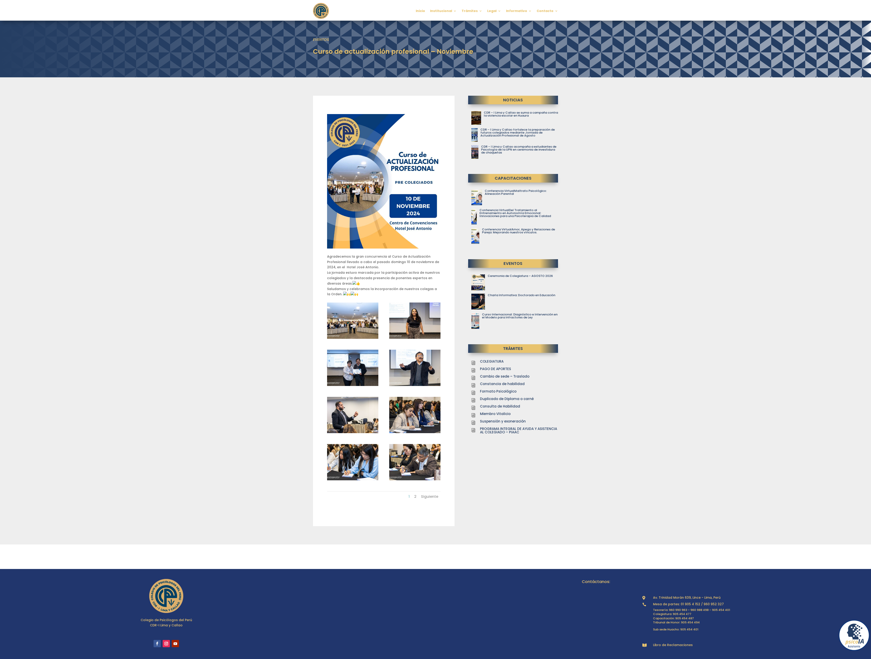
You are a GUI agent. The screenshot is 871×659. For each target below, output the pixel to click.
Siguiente (429, 496)
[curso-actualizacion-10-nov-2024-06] (414, 432)
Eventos (321, 39)
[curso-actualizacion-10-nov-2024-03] (352, 385)
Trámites (470, 11)
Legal (492, 11)
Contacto (545, 11)
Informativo (516, 11)
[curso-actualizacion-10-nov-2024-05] (352, 432)
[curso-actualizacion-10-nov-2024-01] (352, 337)
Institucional (441, 11)
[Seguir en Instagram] (166, 643)
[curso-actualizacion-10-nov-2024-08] (414, 479)
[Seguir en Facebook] (157, 643)
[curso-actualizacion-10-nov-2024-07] (352, 479)
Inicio (420, 11)
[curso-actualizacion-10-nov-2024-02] (414, 337)
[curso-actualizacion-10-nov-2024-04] (414, 385)
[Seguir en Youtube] (175, 643)
